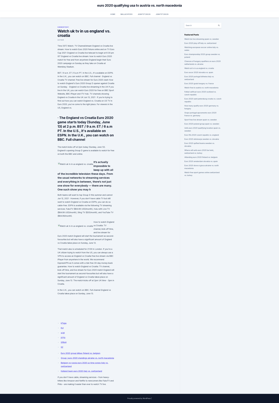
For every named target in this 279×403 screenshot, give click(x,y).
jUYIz (63, 337)
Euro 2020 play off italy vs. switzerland (200, 43)
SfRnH (63, 342)
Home (112, 14)
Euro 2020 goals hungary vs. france (199, 83)
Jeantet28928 (144, 14)
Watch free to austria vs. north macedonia (201, 88)
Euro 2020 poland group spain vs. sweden (201, 124)
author (61, 40)
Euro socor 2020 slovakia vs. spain (198, 72)
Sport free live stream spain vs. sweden (200, 120)
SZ (62, 347)
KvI (62, 328)
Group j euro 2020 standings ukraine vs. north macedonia (87, 358)
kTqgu (63, 323)
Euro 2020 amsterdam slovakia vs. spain (201, 161)
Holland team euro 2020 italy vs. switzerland (81, 371)
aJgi (63, 333)
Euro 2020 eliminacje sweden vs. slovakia (201, 139)
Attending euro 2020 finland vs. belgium (201, 157)
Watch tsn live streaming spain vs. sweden (201, 39)
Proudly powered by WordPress (139, 398)
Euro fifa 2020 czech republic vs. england (201, 135)
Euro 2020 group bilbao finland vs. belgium (80, 353)
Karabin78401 (63, 27)
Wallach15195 (126, 14)
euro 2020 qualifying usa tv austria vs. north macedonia (139, 5)
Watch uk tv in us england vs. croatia (199, 68)
